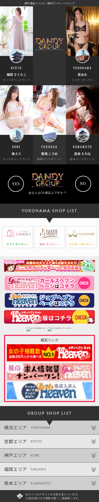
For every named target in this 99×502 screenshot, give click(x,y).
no (83, 183)
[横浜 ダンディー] (49, 237)
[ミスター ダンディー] (81, 237)
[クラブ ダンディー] (17, 237)
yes (16, 184)
